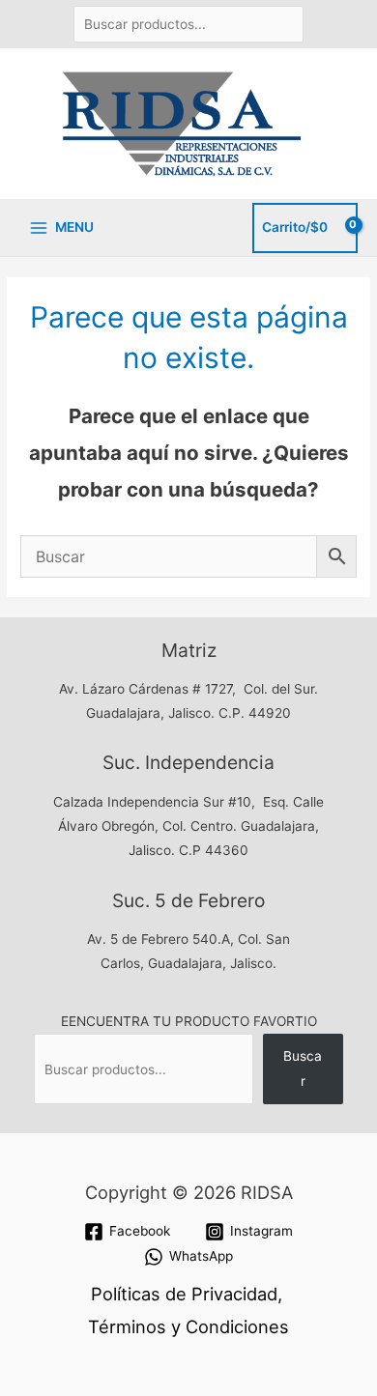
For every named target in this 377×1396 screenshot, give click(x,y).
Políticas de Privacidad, (186, 1293)
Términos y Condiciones (188, 1326)
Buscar (302, 1068)
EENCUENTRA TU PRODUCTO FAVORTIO (189, 1021)
